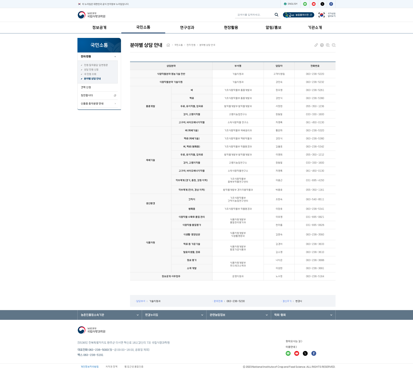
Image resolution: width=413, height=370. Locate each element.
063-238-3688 (315, 260)
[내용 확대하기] (328, 45)
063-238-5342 (315, 146)
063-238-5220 (315, 74)
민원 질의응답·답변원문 (96, 65)
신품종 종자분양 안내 (92, 103)
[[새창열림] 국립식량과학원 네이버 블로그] (305, 4)
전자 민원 (86, 56)
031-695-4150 (315, 180)
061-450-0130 (315, 122)
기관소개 (315, 27)
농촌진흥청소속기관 (92, 315)
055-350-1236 (315, 106)
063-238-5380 (315, 98)
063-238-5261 (315, 90)
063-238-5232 (315, 82)
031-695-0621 (315, 217)
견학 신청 (86, 87)
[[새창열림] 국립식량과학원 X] (322, 4)
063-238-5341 (315, 209)
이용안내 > (291, 346)
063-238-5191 (93, 355)
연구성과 (187, 27)
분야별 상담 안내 (92, 78)
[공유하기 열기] (316, 45)
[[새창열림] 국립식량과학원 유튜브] (313, 4)
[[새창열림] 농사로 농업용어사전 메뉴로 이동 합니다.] (298, 15)
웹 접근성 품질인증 (133, 366)
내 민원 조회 (90, 74)
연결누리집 (151, 315)
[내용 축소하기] (334, 45)
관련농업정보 (217, 315)
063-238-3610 (315, 252)
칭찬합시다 (87, 95)
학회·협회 (280, 315)
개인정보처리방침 (90, 366)
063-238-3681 (315, 268)
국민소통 (143, 27)
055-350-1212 (315, 154)
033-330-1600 (315, 114)
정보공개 (99, 27)
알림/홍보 (274, 27)
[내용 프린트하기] (322, 45)
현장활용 (231, 27)
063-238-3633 (315, 244)
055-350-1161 (315, 189)
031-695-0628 (315, 225)
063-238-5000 (98, 349)
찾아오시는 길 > (294, 341)
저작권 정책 (111, 366)
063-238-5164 (315, 276)
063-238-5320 (315, 130)
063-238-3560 (315, 234)
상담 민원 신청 (91, 69)
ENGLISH (292, 4)
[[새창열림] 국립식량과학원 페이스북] (331, 4)
